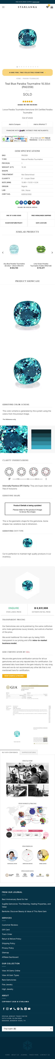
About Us (15, 1055)
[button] (2, 38)
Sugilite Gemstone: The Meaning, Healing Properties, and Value (26, 905)
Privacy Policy (8, 948)
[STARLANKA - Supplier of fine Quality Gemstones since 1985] (27, 7)
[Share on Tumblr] (38, 203)
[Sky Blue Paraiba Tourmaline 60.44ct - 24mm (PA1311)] (14, 249)
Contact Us (45, 1055)
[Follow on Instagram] (7, 1009)
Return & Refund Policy (11, 939)
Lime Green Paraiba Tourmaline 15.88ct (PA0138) (41, 265)
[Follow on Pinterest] (18, 1009)
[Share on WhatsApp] (17, 203)
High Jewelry (7, 989)
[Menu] (3, 7)
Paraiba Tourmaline (31, 78)
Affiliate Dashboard (10, 957)
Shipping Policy (8, 943)
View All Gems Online (11, 971)
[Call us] (14, 1009)
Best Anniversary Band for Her (15, 899)
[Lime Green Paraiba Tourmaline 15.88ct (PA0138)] (41, 249)
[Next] (52, 252)
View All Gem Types (10, 975)
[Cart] (52, 7)
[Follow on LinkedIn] (25, 1009)
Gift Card (6, 930)
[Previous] (3, 252)
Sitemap (5, 952)
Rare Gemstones (9, 980)
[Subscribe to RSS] (22, 1009)
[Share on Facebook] (21, 203)
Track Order (7, 934)
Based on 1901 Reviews (27, 105)
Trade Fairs (33, 1055)
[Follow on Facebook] (4, 1009)
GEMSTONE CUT (10, 531)
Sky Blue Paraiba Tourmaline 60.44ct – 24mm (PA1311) (14, 265)
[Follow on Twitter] (11, 1009)
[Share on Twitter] (25, 203)
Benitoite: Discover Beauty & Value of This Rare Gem (24, 911)
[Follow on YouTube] (29, 1009)
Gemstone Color (12, 404)
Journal (24, 1055)
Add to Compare (14, 124)
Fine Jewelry (7, 984)
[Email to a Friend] (29, 203)
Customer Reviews (10, 925)
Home (18, 78)
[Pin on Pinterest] (34, 203)
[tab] (10, 752)
